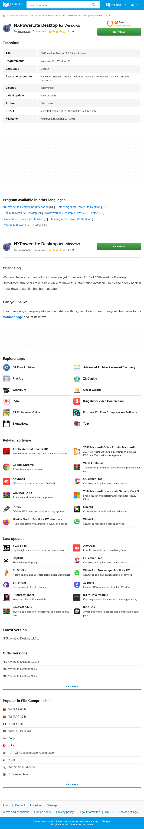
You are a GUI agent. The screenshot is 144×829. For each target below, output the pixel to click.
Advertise (35, 805)
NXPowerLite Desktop (47, 25)
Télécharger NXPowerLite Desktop (78, 207)
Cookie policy (42, 812)
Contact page (13, 317)
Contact (20, 805)
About (6, 805)
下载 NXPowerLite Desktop (20, 213)
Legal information (89, 812)
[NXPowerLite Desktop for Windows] (7, 28)
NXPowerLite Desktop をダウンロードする (72, 213)
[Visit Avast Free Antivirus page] (119, 24)
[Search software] (93, 4)
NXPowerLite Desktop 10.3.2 (21, 661)
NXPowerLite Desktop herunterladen (26, 207)
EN (132, 4)
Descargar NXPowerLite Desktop (70, 219)
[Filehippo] (12, 5)
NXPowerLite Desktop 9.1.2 (20, 676)
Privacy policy (65, 812)
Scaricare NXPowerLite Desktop (23, 219)
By (22, 31)
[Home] (4, 15)
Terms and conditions (16, 812)
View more (72, 686)
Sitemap (51, 805)
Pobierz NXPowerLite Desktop (22, 225)
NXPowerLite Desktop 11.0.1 (21, 638)
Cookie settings (128, 812)
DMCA (109, 812)
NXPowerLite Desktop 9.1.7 (20, 668)
